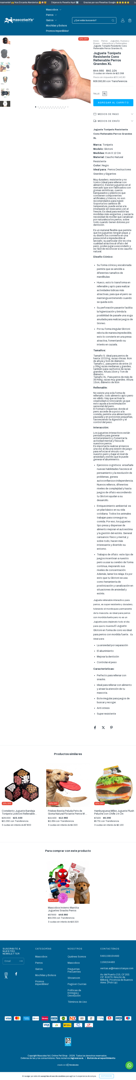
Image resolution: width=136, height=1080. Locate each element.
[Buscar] (113, 20)
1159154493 (107, 962)
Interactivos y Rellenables (114, 43)
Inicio (96, 41)
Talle (96, 94)
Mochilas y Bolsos (56, 25)
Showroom (74, 978)
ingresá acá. (77, 1058)
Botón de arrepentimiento (101, 1058)
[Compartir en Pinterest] (111, 727)
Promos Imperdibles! (57, 31)
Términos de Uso (77, 1002)
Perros (50, 15)
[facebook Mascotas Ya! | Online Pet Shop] (16, 974)
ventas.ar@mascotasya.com (116, 968)
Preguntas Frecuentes (74, 970)
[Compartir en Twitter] (104, 727)
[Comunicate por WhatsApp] (129, 1065)
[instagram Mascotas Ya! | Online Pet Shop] (6, 974)
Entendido (106, 1076)
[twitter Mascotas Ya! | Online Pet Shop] (6, 977)
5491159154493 (109, 956)
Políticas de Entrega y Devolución (74, 993)
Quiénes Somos (77, 956)
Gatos (50, 20)
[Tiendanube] (68, 1065)
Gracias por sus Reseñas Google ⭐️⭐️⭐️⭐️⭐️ (91, 2)
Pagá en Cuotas (77, 984)
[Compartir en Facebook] (95, 727)
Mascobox (52, 9)
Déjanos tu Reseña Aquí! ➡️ (49, 2)
